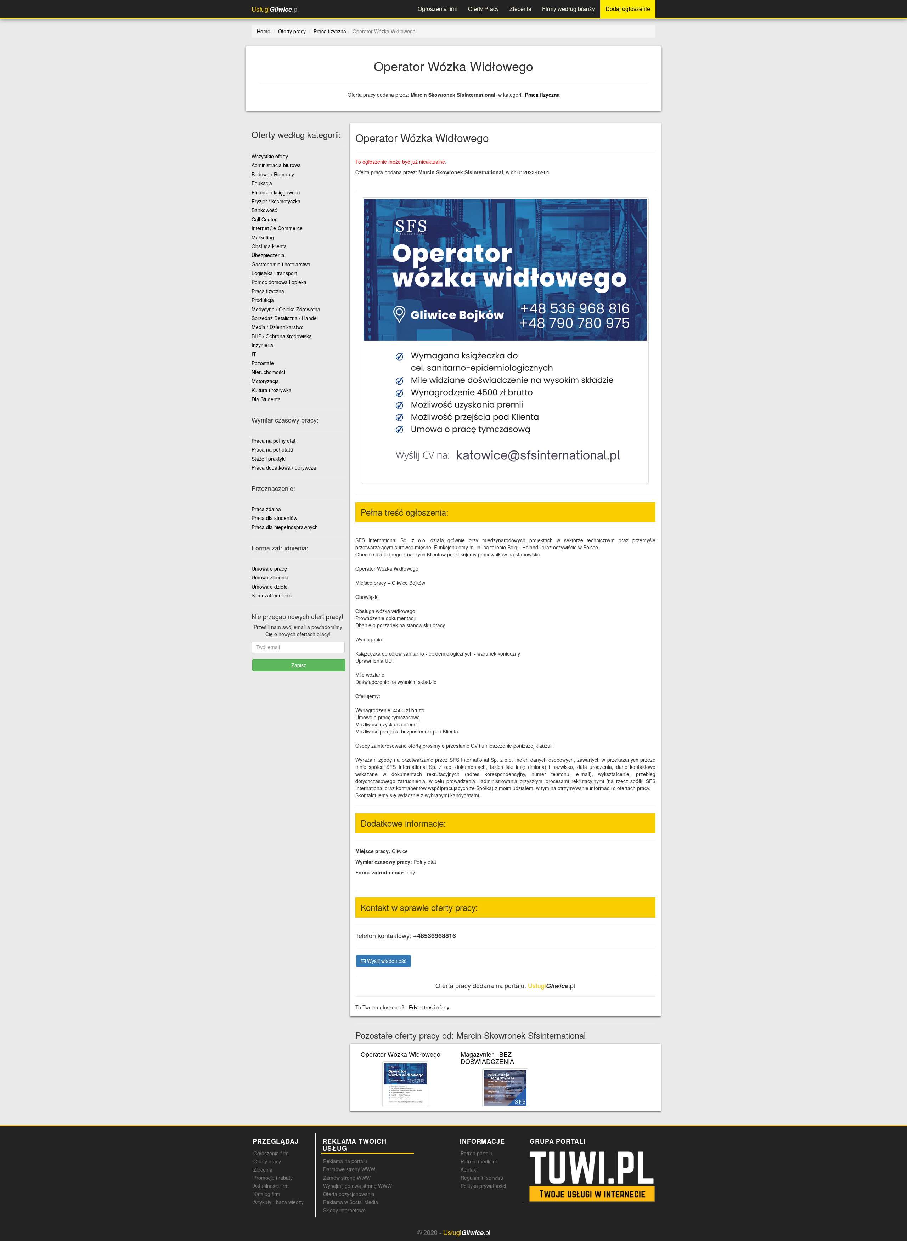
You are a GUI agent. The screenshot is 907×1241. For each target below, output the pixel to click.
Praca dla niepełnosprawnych (285, 527)
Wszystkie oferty (270, 156)
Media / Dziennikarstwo (278, 326)
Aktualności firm (271, 1185)
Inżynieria (262, 344)
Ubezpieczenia (268, 255)
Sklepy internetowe (344, 1210)
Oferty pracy (267, 1161)
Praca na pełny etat (273, 440)
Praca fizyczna (542, 94)
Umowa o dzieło (270, 586)
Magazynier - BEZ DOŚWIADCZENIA (487, 1057)
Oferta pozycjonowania (348, 1193)
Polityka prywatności (483, 1185)
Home (263, 31)
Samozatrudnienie (272, 595)
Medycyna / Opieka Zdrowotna (286, 309)
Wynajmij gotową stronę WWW (357, 1185)
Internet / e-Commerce (277, 228)
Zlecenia (520, 9)
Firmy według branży (568, 9)
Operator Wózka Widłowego (400, 1054)
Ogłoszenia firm (437, 9)
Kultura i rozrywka (272, 389)
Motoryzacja (265, 381)
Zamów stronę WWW (347, 1177)
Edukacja (262, 183)
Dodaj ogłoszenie (627, 9)
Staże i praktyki (269, 458)
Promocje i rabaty (273, 1177)
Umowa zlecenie (270, 577)
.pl (275, 9)
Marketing (263, 237)
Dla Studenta (266, 399)
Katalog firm (266, 1193)
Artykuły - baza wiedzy (278, 1202)
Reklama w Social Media (350, 1202)
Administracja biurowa (276, 165)
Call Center (264, 219)
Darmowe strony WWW (349, 1169)
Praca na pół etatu (272, 449)
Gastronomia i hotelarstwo (281, 264)
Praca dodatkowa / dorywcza (284, 467)
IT (254, 354)
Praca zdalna (266, 508)
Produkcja (263, 300)
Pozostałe (263, 363)
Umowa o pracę (269, 568)
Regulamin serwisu (482, 1177)
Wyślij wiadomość (386, 960)
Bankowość (264, 210)
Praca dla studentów (274, 517)
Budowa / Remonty (273, 174)
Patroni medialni (479, 1161)
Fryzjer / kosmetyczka (276, 201)
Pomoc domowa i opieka (279, 281)
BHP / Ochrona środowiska (282, 336)
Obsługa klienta (269, 246)
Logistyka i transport (274, 273)
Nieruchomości (268, 371)
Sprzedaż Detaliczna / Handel (285, 318)
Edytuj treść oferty (429, 1007)
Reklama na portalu (345, 1160)
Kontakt (469, 1169)
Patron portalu (476, 1153)
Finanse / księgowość (276, 192)
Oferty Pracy (483, 9)
